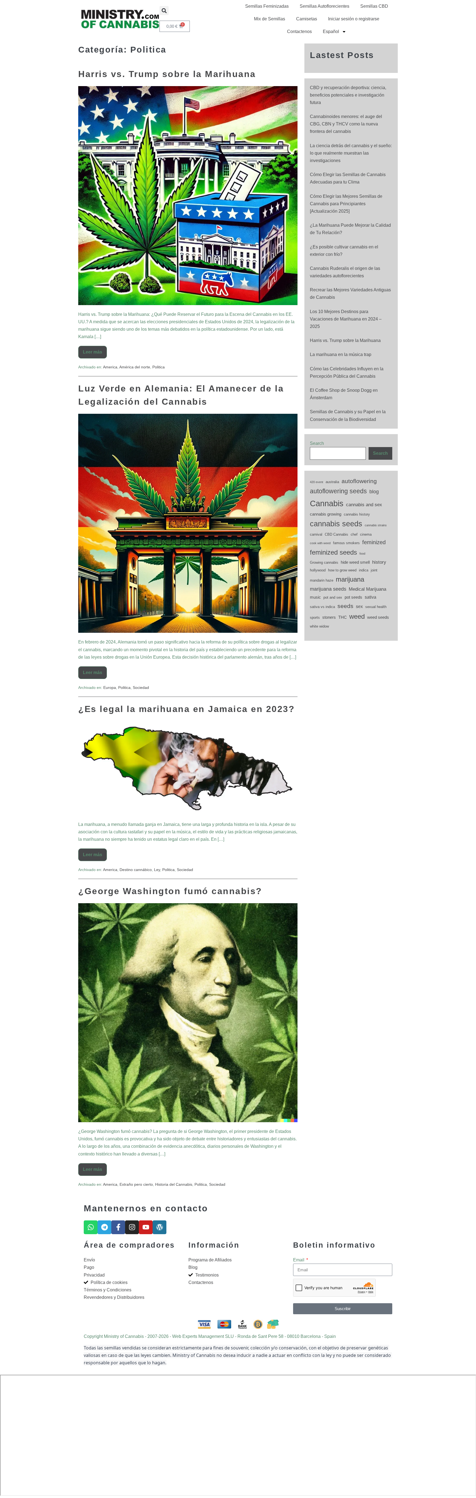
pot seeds (353, 597)
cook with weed (320, 543)
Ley (157, 869)
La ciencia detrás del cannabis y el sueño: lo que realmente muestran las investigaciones (351, 153)
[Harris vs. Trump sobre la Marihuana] (188, 195)
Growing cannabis (324, 562)
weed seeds (378, 617)
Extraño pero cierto (136, 1184)
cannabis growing (325, 514)
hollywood (318, 570)
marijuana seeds (328, 589)
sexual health (375, 607)
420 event (316, 482)
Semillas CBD (374, 6)
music (315, 597)
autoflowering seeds (338, 491)
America (110, 367)
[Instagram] (132, 1227)
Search (317, 443)
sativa (370, 597)
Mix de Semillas (269, 19)
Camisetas (306, 19)
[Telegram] (104, 1227)
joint (374, 570)
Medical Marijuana (367, 589)
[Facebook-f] (118, 1227)
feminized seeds (333, 552)
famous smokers (346, 543)
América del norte (134, 367)
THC (342, 617)
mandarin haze (321, 580)
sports (315, 617)
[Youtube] (146, 1227)
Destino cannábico (136, 869)
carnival (316, 534)
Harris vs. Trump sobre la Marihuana (167, 74)
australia (332, 482)
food (362, 553)
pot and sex (332, 597)
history (379, 562)
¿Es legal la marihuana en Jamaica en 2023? (186, 709)
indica (363, 570)
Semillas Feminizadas (267, 6)
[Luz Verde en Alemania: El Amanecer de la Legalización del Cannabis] (188, 523)
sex (359, 606)
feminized (374, 542)
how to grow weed (342, 570)
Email (299, 1260)
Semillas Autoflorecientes (324, 6)
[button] (164, 10)
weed (357, 616)
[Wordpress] (159, 1227)
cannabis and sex (364, 504)
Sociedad (141, 687)
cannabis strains (376, 525)
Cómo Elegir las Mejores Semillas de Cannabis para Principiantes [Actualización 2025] (346, 203)
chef (354, 534)
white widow (319, 626)
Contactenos (299, 31)
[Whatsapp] (91, 1227)
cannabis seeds (336, 524)
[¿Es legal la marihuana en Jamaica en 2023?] (188, 768)
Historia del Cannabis (173, 1184)
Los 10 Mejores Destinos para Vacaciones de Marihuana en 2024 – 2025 (346, 319)
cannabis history (357, 514)
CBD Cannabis (336, 534)
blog (374, 491)
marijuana (350, 579)
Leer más (95, 350)
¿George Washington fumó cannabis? (170, 891)
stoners (329, 617)
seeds (345, 606)
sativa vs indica (322, 607)
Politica (158, 367)
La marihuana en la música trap (340, 354)
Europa (109, 687)
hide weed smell (355, 562)
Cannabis (327, 503)
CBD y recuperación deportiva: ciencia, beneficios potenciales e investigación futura (348, 95)
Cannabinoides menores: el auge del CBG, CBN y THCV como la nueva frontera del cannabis (346, 124)
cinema (366, 534)
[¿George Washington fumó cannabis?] (188, 1012)
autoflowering (359, 481)
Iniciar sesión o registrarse (353, 19)
